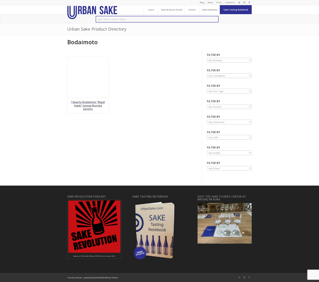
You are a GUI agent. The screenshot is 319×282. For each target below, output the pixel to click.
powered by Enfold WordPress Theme (101, 277)
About (210, 2)
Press (219, 2)
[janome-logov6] (92, 12)
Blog (202, 2)
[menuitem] (202, 2)
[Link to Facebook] (249, 2)
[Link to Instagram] (244, 2)
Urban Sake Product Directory (96, 29)
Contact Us (230, 2)
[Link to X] (239, 2)
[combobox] (229, 60)
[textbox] (229, 60)
